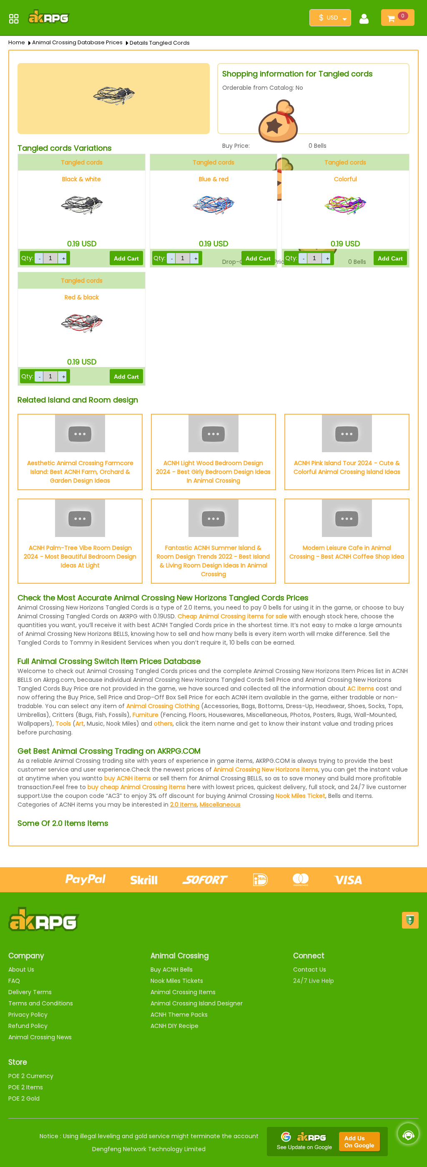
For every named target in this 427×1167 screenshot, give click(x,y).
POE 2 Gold (24, 1098)
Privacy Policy (28, 1014)
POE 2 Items (25, 1087)
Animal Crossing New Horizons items (266, 769)
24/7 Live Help (313, 981)
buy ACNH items (127, 778)
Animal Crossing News (40, 1037)
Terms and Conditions (40, 1003)
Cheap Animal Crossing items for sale (232, 616)
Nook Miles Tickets (177, 981)
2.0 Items (183, 804)
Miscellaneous (220, 804)
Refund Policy (28, 1026)
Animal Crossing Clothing (162, 706)
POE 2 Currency (30, 1076)
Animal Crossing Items (183, 992)
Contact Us (309, 969)
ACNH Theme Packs (179, 1014)
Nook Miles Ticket (300, 796)
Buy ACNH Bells (172, 969)
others (163, 723)
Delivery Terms (30, 992)
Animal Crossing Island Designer (197, 1003)
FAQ (14, 981)
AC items (360, 688)
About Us (21, 969)
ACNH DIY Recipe (174, 1026)
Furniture (145, 715)
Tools (63, 723)
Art (79, 723)
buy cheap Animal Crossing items (137, 787)
